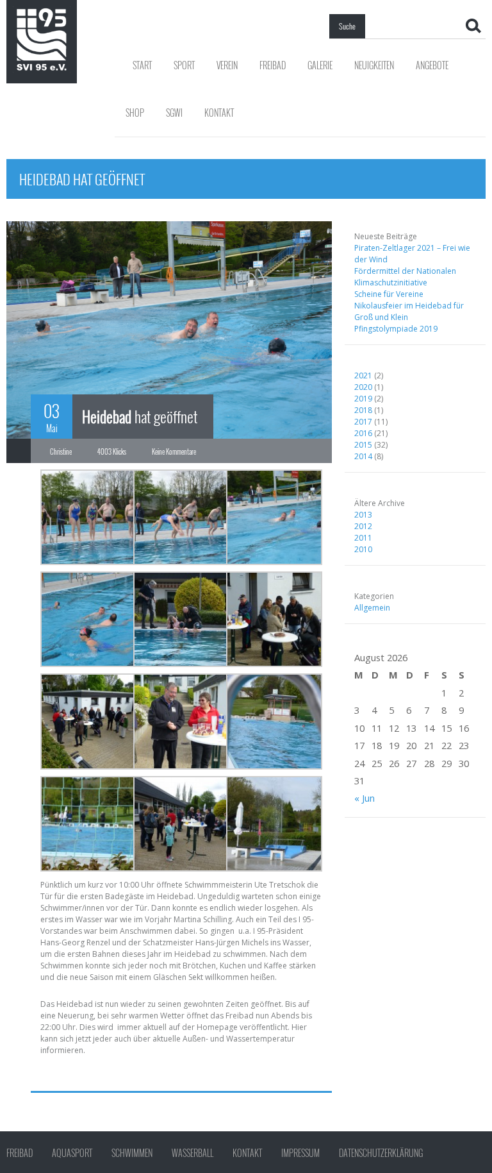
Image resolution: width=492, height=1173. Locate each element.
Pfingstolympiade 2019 (396, 328)
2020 (363, 387)
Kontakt (219, 112)
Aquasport (72, 1153)
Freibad (272, 65)
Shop (135, 112)
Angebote (432, 65)
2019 (363, 398)
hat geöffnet (139, 416)
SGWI (174, 112)
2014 (363, 456)
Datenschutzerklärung (381, 1153)
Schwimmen (131, 1153)
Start (142, 65)
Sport (184, 65)
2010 (363, 549)
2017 (363, 421)
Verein (227, 65)
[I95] (41, 39)
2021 (363, 375)
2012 (363, 526)
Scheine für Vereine (388, 294)
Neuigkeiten (374, 65)
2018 (363, 410)
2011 (363, 537)
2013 (363, 514)
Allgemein (372, 607)
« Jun (364, 797)
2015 (363, 444)
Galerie (320, 65)
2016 (363, 433)
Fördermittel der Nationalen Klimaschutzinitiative (405, 277)
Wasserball (192, 1153)
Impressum (300, 1153)
